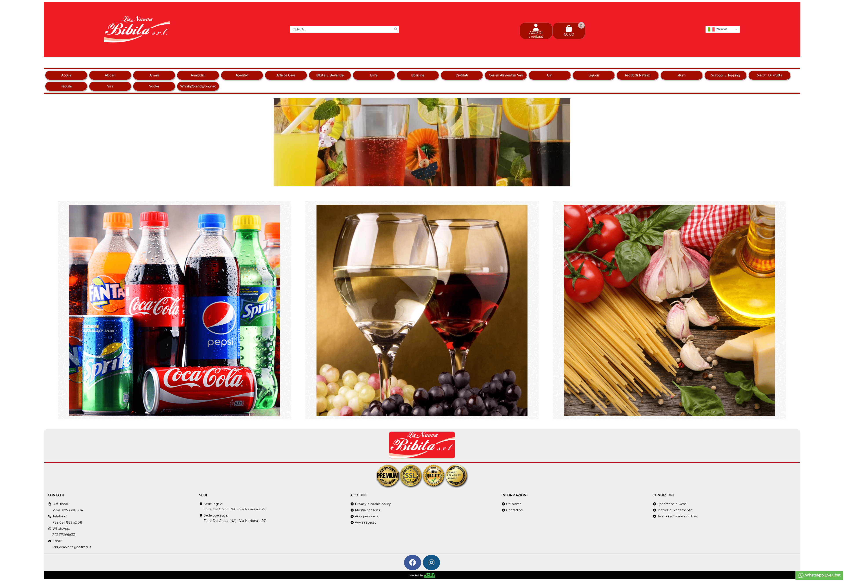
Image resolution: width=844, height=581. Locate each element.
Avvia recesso (366, 522)
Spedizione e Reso (672, 504)
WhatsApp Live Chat (822, 575)
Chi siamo (514, 504)
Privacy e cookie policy (373, 504)
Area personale (366, 516)
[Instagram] (431, 562)
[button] (787, 180)
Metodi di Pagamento (674, 510)
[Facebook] (412, 562)
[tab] (768, 180)
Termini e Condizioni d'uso (677, 516)
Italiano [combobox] (721, 29)
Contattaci (514, 510)
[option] (66, 75)
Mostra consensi (367, 510)
